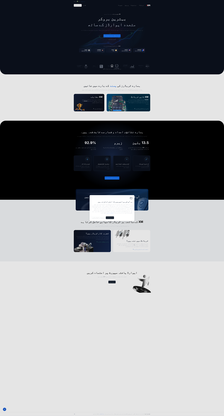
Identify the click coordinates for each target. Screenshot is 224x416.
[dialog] (112, 208)
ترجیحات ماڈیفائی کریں (98, 217)
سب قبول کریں (110, 217)
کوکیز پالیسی (110, 212)
